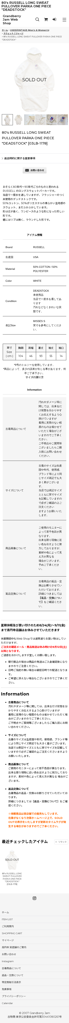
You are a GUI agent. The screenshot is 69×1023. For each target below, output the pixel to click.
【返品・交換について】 (45, 801)
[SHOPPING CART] (46, 19)
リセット (62, 841)
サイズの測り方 (35, 377)
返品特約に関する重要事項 (19, 158)
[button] (37, 19)
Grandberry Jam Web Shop (12, 19)
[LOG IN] (54, 19)
